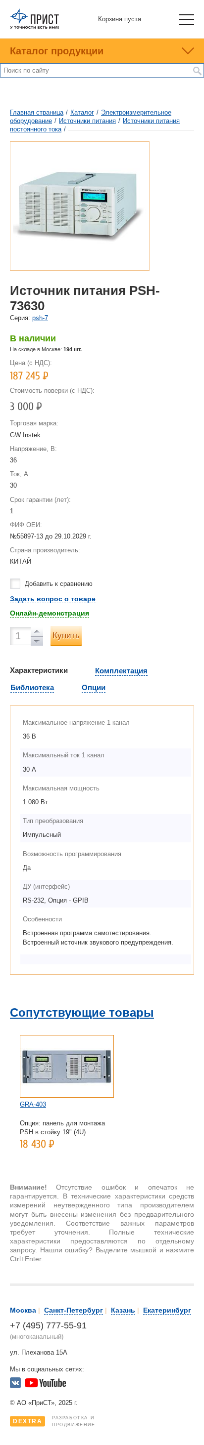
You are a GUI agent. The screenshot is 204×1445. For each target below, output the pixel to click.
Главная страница (36, 112)
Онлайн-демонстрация (49, 613)
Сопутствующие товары (82, 1012)
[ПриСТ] (34, 27)
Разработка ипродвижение (54, 1421)
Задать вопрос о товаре (53, 599)
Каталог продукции (56, 50)
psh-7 (40, 318)
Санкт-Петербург (73, 1310)
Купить (66, 635)
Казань (123, 1310)
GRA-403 (33, 1104)
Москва (23, 1310)
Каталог (82, 112)
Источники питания (87, 120)
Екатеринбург (167, 1310)
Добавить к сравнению (59, 583)
